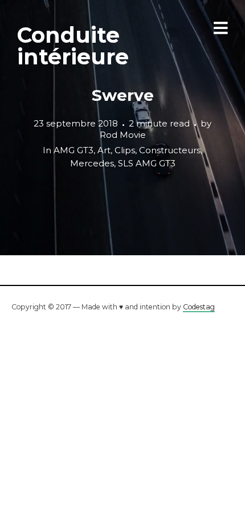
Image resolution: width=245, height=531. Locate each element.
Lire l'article (123, 127)
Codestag (199, 307)
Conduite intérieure (73, 46)
